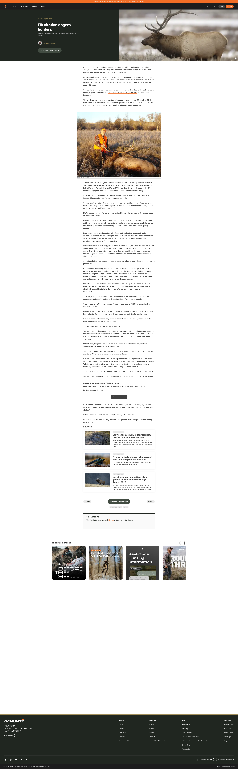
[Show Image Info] (236, 58)
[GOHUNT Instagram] (11, 759)
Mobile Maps (228, 733)
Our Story (122, 724)
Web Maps (227, 737)
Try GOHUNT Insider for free (49, 50)
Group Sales (186, 745)
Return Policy (186, 724)
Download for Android (226, 759)
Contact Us (10, 735)
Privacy (218, 766)
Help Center (227, 720)
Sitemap (233, 766)
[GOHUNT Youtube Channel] (16, 759)
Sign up (111, 520)
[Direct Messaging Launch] (142, 563)
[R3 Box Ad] (179, 563)
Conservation (123, 733)
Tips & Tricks (48, 18)
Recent (40, 18)
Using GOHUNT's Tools (157, 741)
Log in (221, 6)
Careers (121, 729)
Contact (121, 737)
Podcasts (152, 737)
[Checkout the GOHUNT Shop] (214, 6)
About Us (122, 720)
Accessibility (186, 749)
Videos (151, 733)
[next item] (184, 543)
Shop (183, 720)
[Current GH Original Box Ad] (69, 563)
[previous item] (180, 543)
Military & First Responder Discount (194, 741)
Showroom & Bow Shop (190, 737)
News (126, 507)
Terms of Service (226, 766)
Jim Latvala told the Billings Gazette (122, 92)
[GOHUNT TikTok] (21, 759)
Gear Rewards (229, 724)
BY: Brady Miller (50, 43)
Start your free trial (119, 397)
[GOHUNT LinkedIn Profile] (26, 759)
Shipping (185, 729)
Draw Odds (228, 729)
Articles (151, 729)
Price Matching (187, 733)
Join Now (229, 6)
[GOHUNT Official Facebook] (5, 759)
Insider (151, 724)
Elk (120, 507)
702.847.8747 (9, 726)
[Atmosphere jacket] (106, 563)
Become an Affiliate (125, 741)
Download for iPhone (206, 759)
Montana (113, 507)
